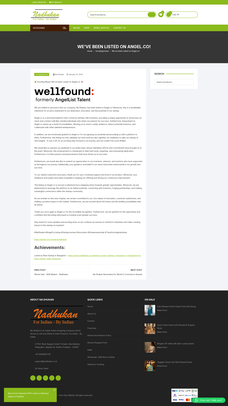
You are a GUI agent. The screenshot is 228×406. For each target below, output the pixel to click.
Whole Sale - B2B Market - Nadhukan (51, 274)
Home (90, 306)
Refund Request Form (97, 342)
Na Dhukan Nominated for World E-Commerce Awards (117, 274)
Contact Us (119, 28)
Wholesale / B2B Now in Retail (101, 357)
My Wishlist (56, 2)
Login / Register (38, 2)
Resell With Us (101, 28)
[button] (208, 400)
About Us (91, 313)
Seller (76, 28)
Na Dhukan (59, 74)
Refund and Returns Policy (99, 335)
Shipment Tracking (95, 364)
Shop (86, 28)
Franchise (91, 328)
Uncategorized (42, 74)
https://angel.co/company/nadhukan (50, 239)
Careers (91, 321)
